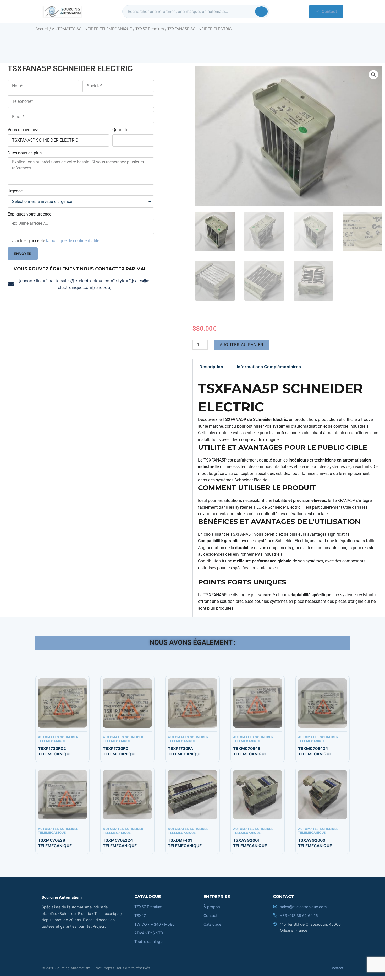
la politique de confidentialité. (73, 240)
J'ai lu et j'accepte (56, 240)
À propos (212, 906)
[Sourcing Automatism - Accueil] (62, 12)
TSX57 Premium (149, 28)
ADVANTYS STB (148, 933)
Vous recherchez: (23, 129)
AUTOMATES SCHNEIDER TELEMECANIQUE (92, 28)
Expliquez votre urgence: (30, 214)
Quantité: (120, 129)
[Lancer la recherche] (261, 11)
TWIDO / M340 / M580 (154, 924)
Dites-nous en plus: (25, 153)
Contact (329, 11)
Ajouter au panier (241, 344)
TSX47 (140, 915)
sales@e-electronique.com (303, 906)
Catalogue (212, 924)
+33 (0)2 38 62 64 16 (299, 915)
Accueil (41, 28)
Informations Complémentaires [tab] (269, 366)
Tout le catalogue (149, 941)
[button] (373, 74)
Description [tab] (211, 366)
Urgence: (16, 191)
